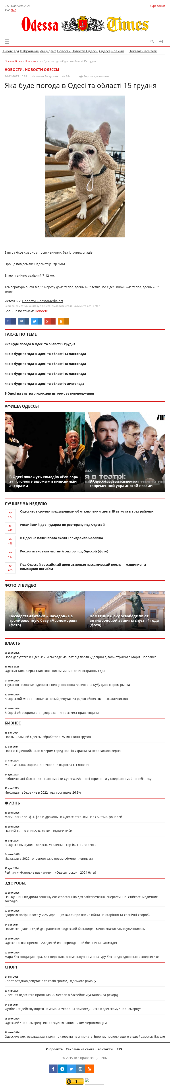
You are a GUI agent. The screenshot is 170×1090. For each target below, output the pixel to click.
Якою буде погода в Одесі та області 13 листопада (45, 354)
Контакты (105, 1049)
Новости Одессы (84, 51)
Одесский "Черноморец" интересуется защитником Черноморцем (56, 1023)
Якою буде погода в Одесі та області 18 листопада (45, 364)
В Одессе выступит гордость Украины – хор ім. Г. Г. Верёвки (51, 845)
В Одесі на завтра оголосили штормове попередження (49, 393)
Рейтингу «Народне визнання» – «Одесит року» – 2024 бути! (50, 872)
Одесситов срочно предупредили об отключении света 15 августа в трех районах (86, 511)
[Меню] (7, 41)
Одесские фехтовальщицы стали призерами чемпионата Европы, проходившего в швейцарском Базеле (85, 1036)
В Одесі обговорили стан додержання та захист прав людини (52, 712)
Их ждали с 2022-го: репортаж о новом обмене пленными (49, 858)
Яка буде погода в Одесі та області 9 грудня (40, 344)
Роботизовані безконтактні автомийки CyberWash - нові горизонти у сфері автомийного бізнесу (78, 779)
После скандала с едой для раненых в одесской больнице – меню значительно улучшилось (75, 929)
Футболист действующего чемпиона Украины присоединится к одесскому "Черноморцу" (73, 1009)
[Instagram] (80, 1069)
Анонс (7, 51)
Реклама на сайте (80, 1049)
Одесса (104, 51)
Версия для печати (96, 76)
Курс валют (157, 6)
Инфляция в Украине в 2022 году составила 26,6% (43, 792)
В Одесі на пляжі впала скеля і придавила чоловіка (61, 538)
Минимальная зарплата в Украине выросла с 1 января (47, 765)
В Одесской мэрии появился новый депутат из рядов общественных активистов (66, 699)
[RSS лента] (89, 1069)
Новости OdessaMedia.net (42, 301)
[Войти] (160, 41)
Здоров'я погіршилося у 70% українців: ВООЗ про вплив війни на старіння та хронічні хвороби (78, 915)
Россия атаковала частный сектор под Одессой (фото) (64, 551)
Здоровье (15, 883)
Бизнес (13, 723)
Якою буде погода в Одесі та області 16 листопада (45, 374)
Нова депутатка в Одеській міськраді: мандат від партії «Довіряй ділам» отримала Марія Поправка (80, 657)
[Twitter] (71, 1069)
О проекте (54, 1049)
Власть (12, 643)
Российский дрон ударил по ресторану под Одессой (62, 524)
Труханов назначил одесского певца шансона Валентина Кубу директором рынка (67, 685)
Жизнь (12, 803)
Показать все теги (143, 51)
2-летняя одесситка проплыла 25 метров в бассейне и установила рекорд (61, 995)
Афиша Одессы (22, 406)
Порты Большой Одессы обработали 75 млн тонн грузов (48, 737)
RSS (119, 1049)
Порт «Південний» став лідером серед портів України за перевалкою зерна (63, 751)
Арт (16, 51)
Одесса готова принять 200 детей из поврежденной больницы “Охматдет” (61, 943)
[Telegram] (62, 1069)
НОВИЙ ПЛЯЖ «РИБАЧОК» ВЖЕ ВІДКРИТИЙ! (38, 831)
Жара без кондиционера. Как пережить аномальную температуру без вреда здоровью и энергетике (82, 957)
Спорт (11, 967)
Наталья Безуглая (44, 76)
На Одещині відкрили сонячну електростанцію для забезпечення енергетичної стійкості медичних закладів (81, 899)
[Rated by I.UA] (94, 1083)
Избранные (29, 51)
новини (117, 51)
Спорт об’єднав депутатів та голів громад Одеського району (50, 981)
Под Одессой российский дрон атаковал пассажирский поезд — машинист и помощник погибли (83, 566)
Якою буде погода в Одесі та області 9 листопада (44, 384)
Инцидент (48, 51)
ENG (13, 10)
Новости (64, 51)
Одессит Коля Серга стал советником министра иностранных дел (55, 671)
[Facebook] (53, 1069)
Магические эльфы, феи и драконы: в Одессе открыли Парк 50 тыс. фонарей (63, 817)
